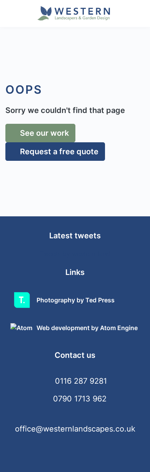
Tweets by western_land (75, 254)
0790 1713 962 (80, 398)
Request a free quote (58, 151)
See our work (43, 133)
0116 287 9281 (81, 381)
